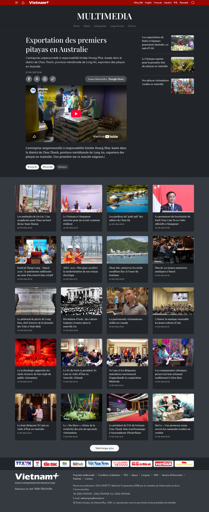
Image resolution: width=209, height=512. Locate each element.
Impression (45, 79)
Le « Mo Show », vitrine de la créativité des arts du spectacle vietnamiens (80, 429)
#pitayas (62, 166)
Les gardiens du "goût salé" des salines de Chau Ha (126, 218)
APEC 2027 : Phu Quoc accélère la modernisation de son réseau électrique (80, 271)
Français (158, 2)
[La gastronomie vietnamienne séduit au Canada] (127, 301)
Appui (135, 474)
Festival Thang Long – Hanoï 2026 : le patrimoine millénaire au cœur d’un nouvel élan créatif (35, 271)
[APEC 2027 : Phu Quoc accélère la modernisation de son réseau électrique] (81, 250)
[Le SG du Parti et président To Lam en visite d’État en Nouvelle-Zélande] (81, 352)
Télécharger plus (104, 448)
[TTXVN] (23, 464)
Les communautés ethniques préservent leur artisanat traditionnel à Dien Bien (171, 374)
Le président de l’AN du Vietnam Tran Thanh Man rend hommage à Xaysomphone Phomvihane (127, 429)
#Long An (32, 166)
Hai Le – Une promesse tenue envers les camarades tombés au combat (172, 429)
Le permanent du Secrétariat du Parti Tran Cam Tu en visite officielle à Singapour (172, 220)
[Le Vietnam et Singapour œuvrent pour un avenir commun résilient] (81, 198)
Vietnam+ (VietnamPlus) (39, 2)
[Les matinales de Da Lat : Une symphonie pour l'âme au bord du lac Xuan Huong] (35, 198)
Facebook (29, 79)
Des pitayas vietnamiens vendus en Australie (155, 82)
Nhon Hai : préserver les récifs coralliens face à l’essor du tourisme (125, 271)
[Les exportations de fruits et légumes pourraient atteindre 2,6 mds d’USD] (182, 43)
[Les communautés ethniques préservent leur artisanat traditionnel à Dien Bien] (173, 352)
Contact (89, 478)
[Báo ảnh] (163, 464)
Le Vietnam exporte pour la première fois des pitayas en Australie (155, 62)
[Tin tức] (50, 464)
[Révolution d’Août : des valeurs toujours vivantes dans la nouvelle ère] (81, 301)
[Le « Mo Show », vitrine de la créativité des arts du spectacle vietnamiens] (81, 407)
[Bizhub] (78, 464)
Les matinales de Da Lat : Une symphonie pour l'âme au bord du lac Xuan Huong (34, 220)
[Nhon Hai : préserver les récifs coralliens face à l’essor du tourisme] (127, 250)
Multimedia (104, 15)
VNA (156, 474)
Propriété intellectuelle (83, 474)
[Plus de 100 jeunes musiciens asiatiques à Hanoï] (173, 250)
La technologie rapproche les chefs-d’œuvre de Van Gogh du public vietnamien (34, 374)
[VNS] (98, 464)
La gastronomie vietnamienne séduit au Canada (125, 320)
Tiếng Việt (138, 2)
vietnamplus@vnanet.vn (92, 498)
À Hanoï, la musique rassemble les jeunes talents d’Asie (172, 320)
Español (168, 2)
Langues (145, 474)
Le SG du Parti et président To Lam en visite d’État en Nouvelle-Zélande (79, 374)
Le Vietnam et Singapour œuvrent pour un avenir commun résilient (81, 220)
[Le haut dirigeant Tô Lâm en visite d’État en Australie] (35, 407)
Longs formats (117, 25)
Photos (76, 25)
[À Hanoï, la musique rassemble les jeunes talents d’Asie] (173, 301)
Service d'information (172, 474)
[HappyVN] (184, 464)
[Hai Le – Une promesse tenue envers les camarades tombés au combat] (173, 407)
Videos (87, 25)
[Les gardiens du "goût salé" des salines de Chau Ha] (127, 198)
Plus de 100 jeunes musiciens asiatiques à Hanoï (171, 269)
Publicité (77, 478)
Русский (184, 3)
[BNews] (65, 464)
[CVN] (120, 464)
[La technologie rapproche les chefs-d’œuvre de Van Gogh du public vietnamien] (35, 352)
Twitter (37, 79)
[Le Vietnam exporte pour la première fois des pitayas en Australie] (182, 64)
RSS (126, 474)
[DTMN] (141, 464)
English (148, 2)
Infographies (100, 25)
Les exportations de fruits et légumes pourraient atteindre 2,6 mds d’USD (155, 43)
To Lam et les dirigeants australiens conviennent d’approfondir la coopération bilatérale (125, 376)
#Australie (48, 166)
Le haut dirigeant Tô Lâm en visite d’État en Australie (33, 427)
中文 (175, 3)
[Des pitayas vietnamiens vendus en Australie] (182, 86)
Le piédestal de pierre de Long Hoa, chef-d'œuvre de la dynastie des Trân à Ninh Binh (35, 322)
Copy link (53, 79)
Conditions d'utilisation (109, 474)
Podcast (132, 25)
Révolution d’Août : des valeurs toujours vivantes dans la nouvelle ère (80, 322)
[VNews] (37, 464)
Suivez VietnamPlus (97, 79)
